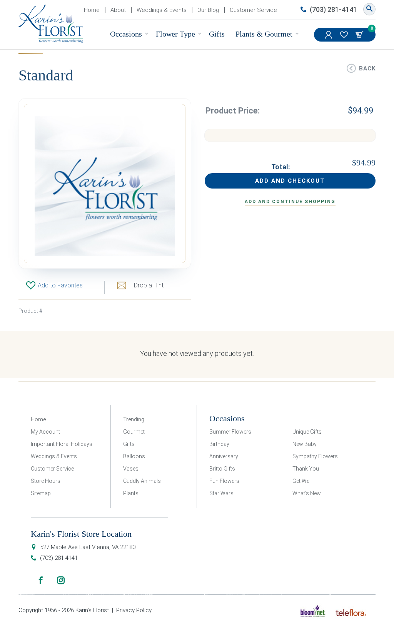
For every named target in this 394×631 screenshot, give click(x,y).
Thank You (305, 469)
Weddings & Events (162, 10)
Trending (133, 419)
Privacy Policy (134, 610)
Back (367, 68)
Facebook (41, 580)
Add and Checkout (290, 180)
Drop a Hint (149, 285)
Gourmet (134, 432)
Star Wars (221, 493)
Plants (131, 493)
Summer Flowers (230, 432)
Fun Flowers (224, 481)
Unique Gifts (307, 432)
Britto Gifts (222, 469)
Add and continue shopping (290, 201)
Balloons (134, 456)
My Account (329, 35)
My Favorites (344, 35)
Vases (131, 469)
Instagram (61, 580)
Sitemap (41, 493)
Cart (360, 35)
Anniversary (223, 456)
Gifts (217, 34)
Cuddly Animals (142, 481)
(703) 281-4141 (333, 9)
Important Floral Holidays (61, 444)
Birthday (219, 444)
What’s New (306, 493)
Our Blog (208, 10)
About (118, 10)
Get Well (302, 481)
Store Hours (45, 481)
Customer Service (253, 10)
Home (92, 10)
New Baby (304, 444)
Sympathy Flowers (315, 456)
